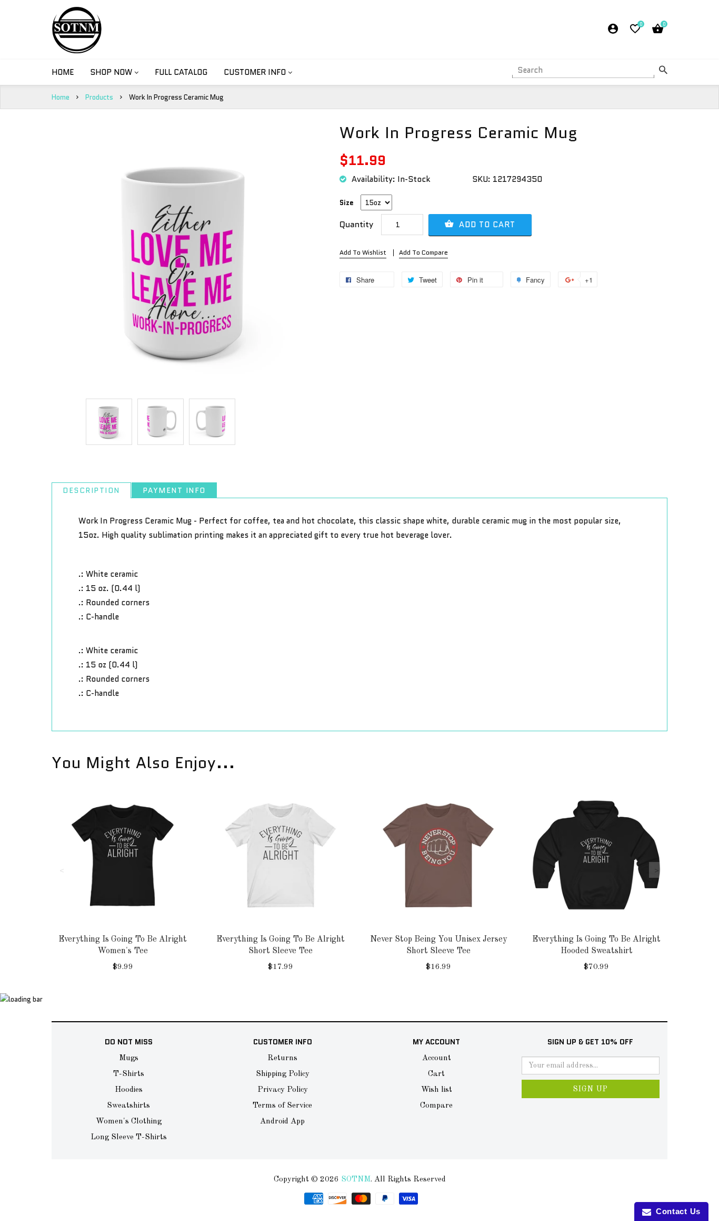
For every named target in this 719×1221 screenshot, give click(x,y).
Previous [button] (62, 870)
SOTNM (356, 1180)
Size (346, 203)
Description (91, 490)
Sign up (590, 1089)
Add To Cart (485, 224)
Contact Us (676, 1211)
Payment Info (174, 490)
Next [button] (657, 870)
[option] (109, 422)
